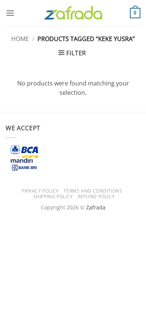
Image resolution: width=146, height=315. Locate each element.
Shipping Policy (53, 196)
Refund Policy (96, 196)
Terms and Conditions (93, 191)
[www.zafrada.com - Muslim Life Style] (73, 13)
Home (20, 39)
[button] (10, 13)
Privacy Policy (40, 191)
